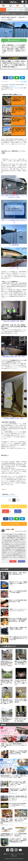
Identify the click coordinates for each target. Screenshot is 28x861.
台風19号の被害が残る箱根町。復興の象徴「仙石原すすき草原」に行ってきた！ (18, 130)
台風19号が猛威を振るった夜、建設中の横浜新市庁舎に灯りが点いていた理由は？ (18, 110)
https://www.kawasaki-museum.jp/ (9, 496)
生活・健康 (6, 12)
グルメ (15, 9)
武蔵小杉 (16, 88)
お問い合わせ (14, 855)
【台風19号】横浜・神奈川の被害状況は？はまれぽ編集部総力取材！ (18, 99)
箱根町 (21, 88)
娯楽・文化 (21, 9)
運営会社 (5, 854)
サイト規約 (11, 854)
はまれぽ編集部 (23, 81)
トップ (3, 9)
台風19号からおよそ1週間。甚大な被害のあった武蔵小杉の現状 (18, 119)
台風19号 (12, 86)
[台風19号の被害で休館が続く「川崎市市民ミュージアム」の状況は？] (22, 77)
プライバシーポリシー (19, 854)
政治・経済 (9, 9)
